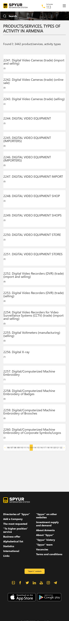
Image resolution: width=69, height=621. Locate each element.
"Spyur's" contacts (34, 571)
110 (21, 447)
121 (57, 447)
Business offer (11, 536)
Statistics (8, 546)
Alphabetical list (13, 541)
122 (60, 447)
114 (34, 447)
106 (8, 447)
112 (27, 447)
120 (54, 447)
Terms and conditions (49, 554)
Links (6, 555)
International (11, 551)
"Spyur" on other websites (46, 516)
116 (41, 447)
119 (50, 447)
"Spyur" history (45, 539)
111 (24, 447)
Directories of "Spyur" (16, 514)
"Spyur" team (44, 544)
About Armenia (45, 530)
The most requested (15, 523)
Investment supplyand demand (47, 524)
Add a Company (13, 519)
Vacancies (42, 549)
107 (11, 447)
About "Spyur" (45, 535)
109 (18, 447)
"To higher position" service (15, 530)
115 (37, 447)
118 (47, 447)
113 (48, 7)
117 (44, 447)
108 (14, 447)
